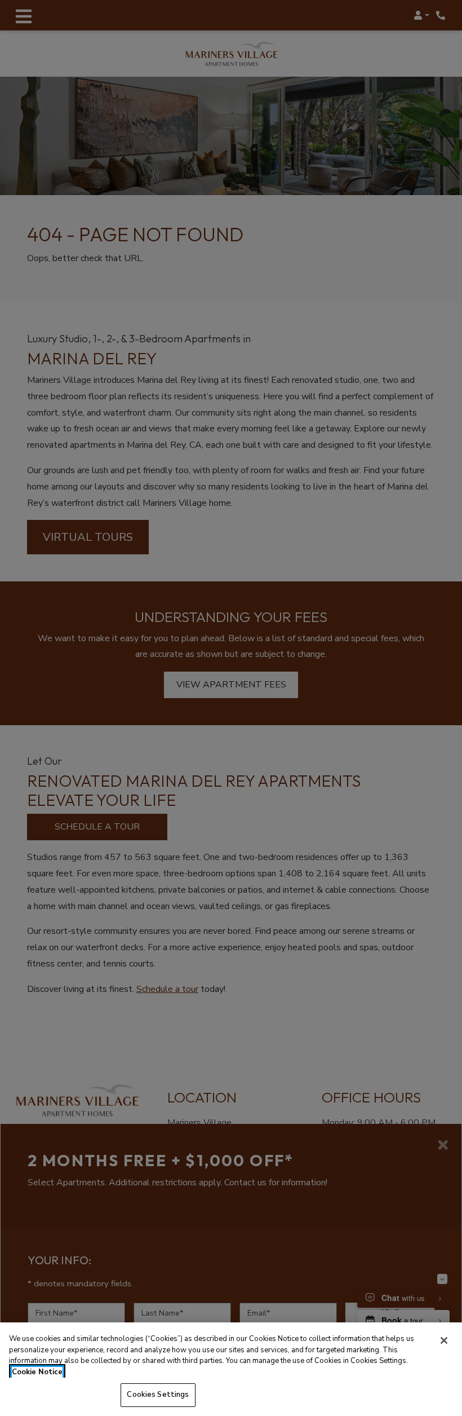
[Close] (444, 1340)
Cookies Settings (158, 1394)
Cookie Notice (37, 1372)
